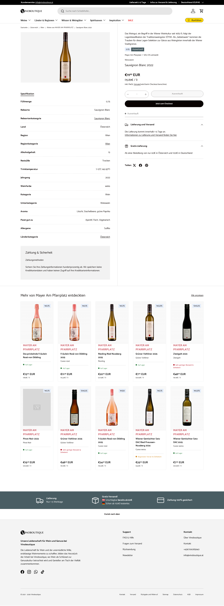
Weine (24, 20)
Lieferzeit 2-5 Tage (137, 2)
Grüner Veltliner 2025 (146, 354)
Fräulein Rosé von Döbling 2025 (73, 355)
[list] (65, 57)
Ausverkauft (177, 93)
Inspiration (115, 20)
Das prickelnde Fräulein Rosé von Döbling (35, 355)
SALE (130, 20)
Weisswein (129, 60)
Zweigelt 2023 (180, 354)
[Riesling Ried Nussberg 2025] (112, 322)
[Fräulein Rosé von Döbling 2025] (74, 322)
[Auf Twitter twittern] (134, 165)
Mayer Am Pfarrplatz (133, 55)
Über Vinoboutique (192, 538)
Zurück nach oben (112, 514)
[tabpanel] (65, 169)
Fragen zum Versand (132, 544)
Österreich (34, 27)
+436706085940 (191, 549)
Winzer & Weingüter (72, 20)
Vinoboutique (36, 594)
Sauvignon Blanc (102, 118)
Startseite (24, 27)
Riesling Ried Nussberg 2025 (109, 355)
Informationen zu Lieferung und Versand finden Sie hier (151, 135)
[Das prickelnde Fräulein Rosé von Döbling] (37, 322)
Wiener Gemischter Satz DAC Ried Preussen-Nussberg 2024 (148, 442)
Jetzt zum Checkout (164, 103)
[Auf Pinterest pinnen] (147, 165)
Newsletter (128, 555)
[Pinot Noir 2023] (37, 407)
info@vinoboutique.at (44, 2)
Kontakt (187, 544)
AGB (188, 594)
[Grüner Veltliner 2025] (149, 322)
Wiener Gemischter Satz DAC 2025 (185, 440)
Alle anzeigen (197, 295)
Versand (137, 84)
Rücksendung (129, 549)
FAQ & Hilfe (128, 538)
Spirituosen (96, 20)
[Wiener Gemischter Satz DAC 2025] (187, 407)
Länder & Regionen (44, 20)
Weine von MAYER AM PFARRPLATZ (60, 27)
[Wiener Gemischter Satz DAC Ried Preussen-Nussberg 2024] (149, 407)
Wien (42, 27)
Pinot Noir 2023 (31, 439)
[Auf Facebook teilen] (140, 165)
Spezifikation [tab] (27, 94)
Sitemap (165, 594)
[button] (201, 11)
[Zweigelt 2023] (187, 322)
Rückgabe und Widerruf (149, 594)
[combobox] (114, 11)
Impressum (199, 594)
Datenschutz (177, 594)
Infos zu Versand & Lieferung (163, 2)
